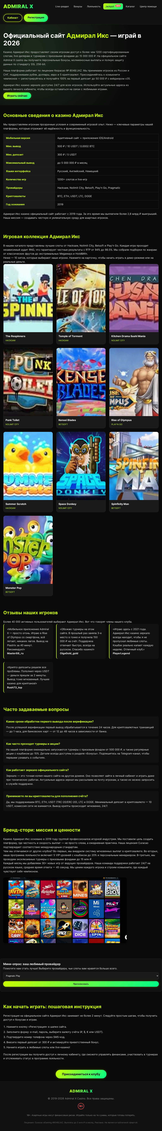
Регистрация (36, 17)
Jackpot (112, 6)
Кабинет (12, 17)
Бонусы (78, 6)
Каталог (130, 6)
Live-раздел (62, 6)
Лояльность (93, 6)
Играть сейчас (17, 95)
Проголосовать (81, 984)
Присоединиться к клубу (81, 1074)
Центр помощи (148, 6)
